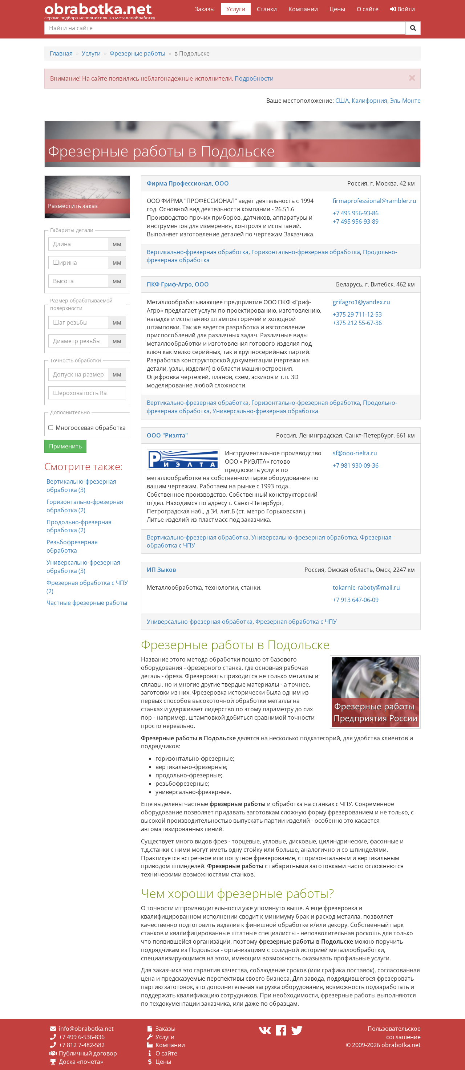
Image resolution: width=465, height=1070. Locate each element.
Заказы (205, 9)
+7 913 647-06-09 (356, 600)
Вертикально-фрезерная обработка (197, 252)
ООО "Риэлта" (167, 435)
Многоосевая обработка (91, 428)
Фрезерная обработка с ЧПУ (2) (87, 587)
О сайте (368, 9)
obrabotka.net (98, 9)
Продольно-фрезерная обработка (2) (79, 526)
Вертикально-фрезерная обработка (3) (81, 485)
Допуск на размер (78, 367)
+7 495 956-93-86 (356, 213)
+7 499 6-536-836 (82, 1037)
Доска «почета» (81, 1062)
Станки (267, 9)
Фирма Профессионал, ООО (188, 183)
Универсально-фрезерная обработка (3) (83, 566)
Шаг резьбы (70, 316)
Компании (303, 9)
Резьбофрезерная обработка (72, 546)
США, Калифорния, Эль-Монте (378, 101)
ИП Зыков (161, 570)
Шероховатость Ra (80, 386)
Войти (405, 9)
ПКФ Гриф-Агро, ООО (178, 284)
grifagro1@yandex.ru (361, 302)
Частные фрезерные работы (86, 603)
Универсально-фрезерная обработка (265, 411)
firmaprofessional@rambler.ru (374, 201)
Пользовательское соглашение (394, 1033)
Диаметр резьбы (77, 334)
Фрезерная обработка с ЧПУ (296, 622)
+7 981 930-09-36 (356, 465)
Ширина (65, 256)
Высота (63, 274)
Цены (337, 9)
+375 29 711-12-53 (357, 314)
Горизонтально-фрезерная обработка (305, 252)
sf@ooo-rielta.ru (355, 453)
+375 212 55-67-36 (357, 323)
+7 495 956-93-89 (356, 221)
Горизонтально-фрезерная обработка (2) (84, 506)
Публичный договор (88, 1053)
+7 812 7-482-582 (82, 1045)
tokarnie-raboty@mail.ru (366, 587)
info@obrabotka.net (86, 1029)
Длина (62, 237)
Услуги (235, 9)
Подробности (254, 78)
